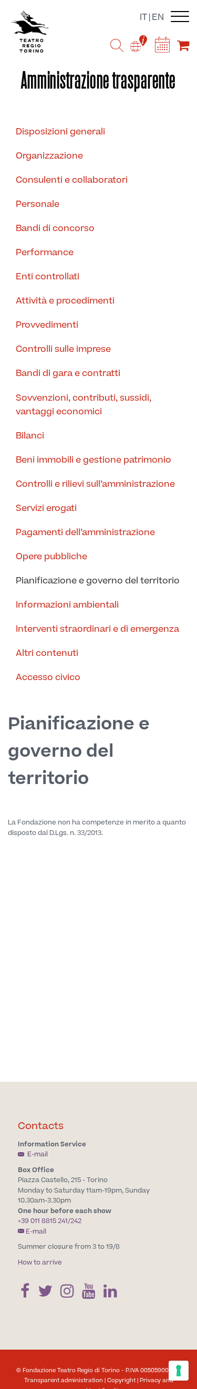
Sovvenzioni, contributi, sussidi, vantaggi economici (83, 405)
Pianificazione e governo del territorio (98, 581)
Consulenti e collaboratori (72, 180)
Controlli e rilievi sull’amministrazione (95, 484)
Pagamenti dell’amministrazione (85, 532)
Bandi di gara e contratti (68, 373)
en (158, 17)
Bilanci (30, 436)
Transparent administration (63, 1380)
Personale (37, 204)
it (143, 17)
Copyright (121, 1380)
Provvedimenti (47, 325)
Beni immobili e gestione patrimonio (93, 460)
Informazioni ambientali (67, 605)
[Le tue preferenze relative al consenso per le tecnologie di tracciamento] (179, 1371)
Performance (45, 252)
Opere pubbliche (51, 556)
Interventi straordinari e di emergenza (97, 629)
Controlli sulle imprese (63, 349)
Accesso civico (48, 677)
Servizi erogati (46, 508)
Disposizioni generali (60, 132)
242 (75, 1221)
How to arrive (40, 1262)
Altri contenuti (47, 653)
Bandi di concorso (55, 228)
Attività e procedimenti (65, 301)
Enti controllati (47, 276)
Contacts (41, 1126)
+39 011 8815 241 (43, 1221)
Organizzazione (49, 156)
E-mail (37, 1154)
